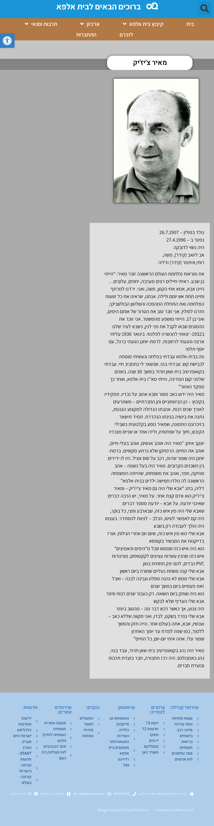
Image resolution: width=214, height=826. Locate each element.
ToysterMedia (134, 809)
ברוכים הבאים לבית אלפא (98, 6)
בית (190, 24)
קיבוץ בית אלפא (146, 24)
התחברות (86, 34)
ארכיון (93, 24)
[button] (7, 40)
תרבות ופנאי (44, 24)
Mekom (182, 809)
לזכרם (126, 34)
